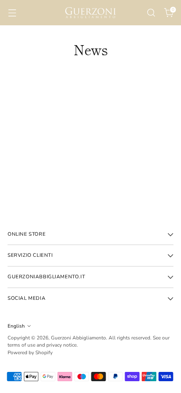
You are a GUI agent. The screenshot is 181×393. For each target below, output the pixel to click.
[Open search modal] (151, 13)
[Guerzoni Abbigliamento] (90, 12)
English (16, 326)
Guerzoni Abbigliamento (78, 337)
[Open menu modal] (12, 13)
